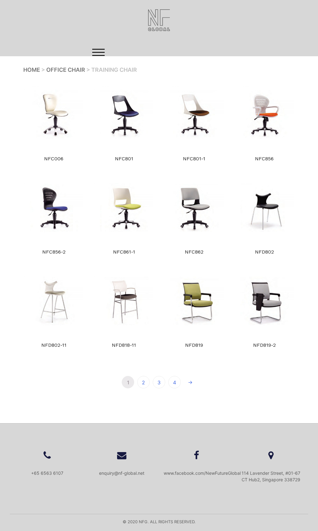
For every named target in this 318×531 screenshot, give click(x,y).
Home (89, 80)
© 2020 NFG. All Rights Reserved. (159, 521)
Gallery (153, 80)
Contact (189, 80)
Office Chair (65, 69)
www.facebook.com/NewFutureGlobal (202, 473)
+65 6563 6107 (47, 473)
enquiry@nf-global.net (121, 473)
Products (117, 80)
